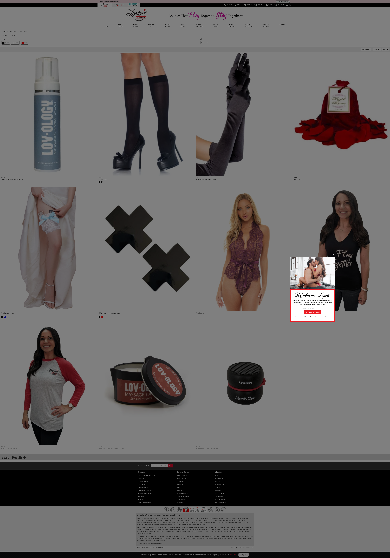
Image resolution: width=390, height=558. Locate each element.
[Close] (333, 254)
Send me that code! (312, 312)
